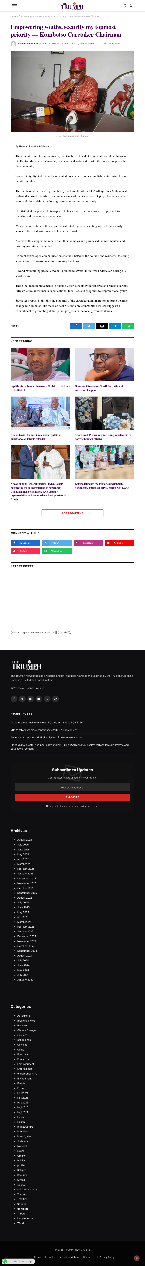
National (22, 1146)
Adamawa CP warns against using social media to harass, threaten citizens (103, 437)
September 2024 (27, 950)
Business (22, 1025)
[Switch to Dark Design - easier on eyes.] (125, 5)
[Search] (131, 6)
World (20, 1223)
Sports (21, 1184)
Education (23, 1059)
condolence (24, 1039)
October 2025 (25, 888)
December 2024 (26, 936)
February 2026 (25, 868)
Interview (22, 1131)
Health (21, 1121)
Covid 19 (22, 1044)
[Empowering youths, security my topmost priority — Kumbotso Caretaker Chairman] (72, 91)
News (91, 43)
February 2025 (25, 926)
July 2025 (23, 902)
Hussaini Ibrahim (30, 43)
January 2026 (25, 873)
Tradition (22, 1198)
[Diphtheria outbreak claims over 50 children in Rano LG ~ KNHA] (40, 364)
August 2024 (24, 955)
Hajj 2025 (22, 1097)
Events (21, 1083)
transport (22, 1208)
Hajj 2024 (22, 1092)
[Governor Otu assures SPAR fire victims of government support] (104, 364)
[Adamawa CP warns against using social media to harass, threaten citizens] (104, 413)
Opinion (21, 1155)
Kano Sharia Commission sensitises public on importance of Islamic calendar (36, 437)
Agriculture (23, 1015)
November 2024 (26, 941)
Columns (22, 1034)
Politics (21, 1160)
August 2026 (24, 839)
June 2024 (23, 965)
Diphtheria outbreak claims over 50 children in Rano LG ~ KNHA (40, 388)
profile (21, 1165)
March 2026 (24, 863)
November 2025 (26, 883)
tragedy (22, 1203)
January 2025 (25, 931)
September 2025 (27, 892)
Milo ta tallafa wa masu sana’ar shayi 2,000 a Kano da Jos (44, 729)
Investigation (24, 1136)
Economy (22, 1054)
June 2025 (23, 907)
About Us (50, 1257)
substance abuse (27, 1189)
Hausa (21, 1117)
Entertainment (25, 1068)
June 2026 (23, 849)
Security (22, 1174)
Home (13, 16)
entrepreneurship (27, 1073)
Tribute (21, 1213)
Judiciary (22, 1141)
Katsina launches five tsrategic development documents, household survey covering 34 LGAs (102, 486)
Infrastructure (25, 1126)
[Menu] (14, 6)
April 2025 (23, 916)
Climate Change (26, 1030)
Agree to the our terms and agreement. (74, 806)
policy (83, 806)
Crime (20, 1049)
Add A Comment (72, 513)
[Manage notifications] (137, 1258)
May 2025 (23, 912)
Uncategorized (25, 1218)
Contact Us (89, 1257)
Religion (21, 1169)
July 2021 (22, 974)
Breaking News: (26, 1020)
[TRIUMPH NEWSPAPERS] (72, 6)
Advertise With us (69, 1257)
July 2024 (23, 960)
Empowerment (25, 1063)
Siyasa (21, 1179)
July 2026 (23, 844)
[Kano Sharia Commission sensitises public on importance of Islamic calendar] (40, 413)
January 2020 (25, 979)
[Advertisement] (72, 606)
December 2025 (26, 878)
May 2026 (23, 854)
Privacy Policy (107, 1257)
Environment (24, 1078)
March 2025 (24, 921)
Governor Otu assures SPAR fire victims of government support (99, 388)
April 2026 (23, 859)
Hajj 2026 (22, 1107)
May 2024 (23, 969)
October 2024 (25, 945)
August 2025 (24, 897)
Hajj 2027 (22, 1112)
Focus (20, 1088)
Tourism (21, 1194)
